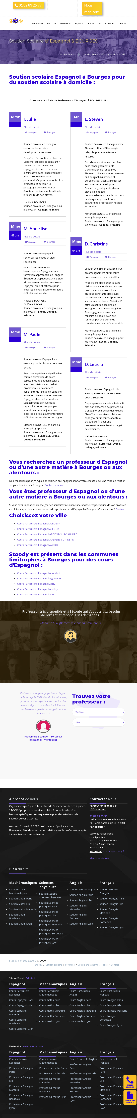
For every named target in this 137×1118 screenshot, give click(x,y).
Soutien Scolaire (27, 41)
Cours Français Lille (110, 1005)
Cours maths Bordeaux (52, 1016)
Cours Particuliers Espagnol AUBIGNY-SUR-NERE (45, 539)
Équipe (79, 23)
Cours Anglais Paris (80, 1000)
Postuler (121, 509)
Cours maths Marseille (52, 1010)
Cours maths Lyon (49, 1021)
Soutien (51, 23)
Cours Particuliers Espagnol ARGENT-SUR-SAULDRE (47, 534)
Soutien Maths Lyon (20, 923)
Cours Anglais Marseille (83, 1010)
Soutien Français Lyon (112, 927)
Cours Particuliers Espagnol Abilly (36, 583)
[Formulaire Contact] (129, 1103)
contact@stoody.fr (114, 851)
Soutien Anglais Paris (81, 894)
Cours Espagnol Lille (20, 1005)
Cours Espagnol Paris (21, 1000)
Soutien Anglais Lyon (81, 923)
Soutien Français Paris (112, 898)
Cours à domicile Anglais (83, 1059)
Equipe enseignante (88, 964)
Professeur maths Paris (53, 1068)
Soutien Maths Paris (20, 898)
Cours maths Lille (49, 1005)
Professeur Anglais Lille (83, 1073)
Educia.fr (30, 978)
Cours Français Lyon (111, 1025)
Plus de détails (32, 127)
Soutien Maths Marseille (23, 909)
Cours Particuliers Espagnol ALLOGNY (39, 523)
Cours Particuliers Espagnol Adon (36, 594)
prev (19, 744)
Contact (110, 23)
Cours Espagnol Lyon (21, 1028)
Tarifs (90, 23)
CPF (100, 23)
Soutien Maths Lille (20, 903)
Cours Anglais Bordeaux (83, 1016)
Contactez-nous (54, 485)
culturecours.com (33, 1046)
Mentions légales (99, 858)
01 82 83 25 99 (29, 5)
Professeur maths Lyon (52, 1096)
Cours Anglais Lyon (80, 1021)
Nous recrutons (92, 8)
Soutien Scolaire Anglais (83, 889)
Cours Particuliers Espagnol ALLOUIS (38, 528)
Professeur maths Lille (52, 1073)
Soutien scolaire (54, 964)
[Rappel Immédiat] (129, 1088)
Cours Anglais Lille (80, 1005)
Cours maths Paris (49, 1000)
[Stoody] (17, 21)
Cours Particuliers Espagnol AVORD (37, 545)
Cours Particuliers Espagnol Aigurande (39, 578)
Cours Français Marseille (113, 1010)
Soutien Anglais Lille (81, 900)
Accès (122, 23)
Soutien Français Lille (111, 903)
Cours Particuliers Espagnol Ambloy (37, 589)
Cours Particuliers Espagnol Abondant (38, 573)
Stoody (38, 964)
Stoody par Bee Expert (22, 960)
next (57, 744)
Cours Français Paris (111, 1000)
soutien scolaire (40, 82)
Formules (66, 23)
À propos (37, 23)
